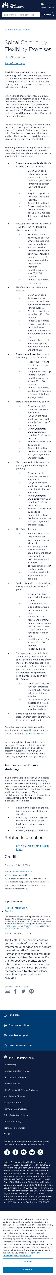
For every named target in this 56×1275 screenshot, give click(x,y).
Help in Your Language (15, 1077)
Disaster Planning (12, 1121)
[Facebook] (15, 1152)
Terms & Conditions (13, 1102)
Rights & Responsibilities (16, 1109)
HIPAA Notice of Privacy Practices (21, 1090)
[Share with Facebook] (15, 991)
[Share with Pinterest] (31, 991)
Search (47, 14)
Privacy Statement (22, 1255)
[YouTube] (23, 1152)
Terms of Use (10, 926)
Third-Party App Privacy (16, 1115)
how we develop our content (27, 927)
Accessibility (10, 1065)
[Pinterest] (31, 1152)
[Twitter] (6, 1152)
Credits (9, 911)
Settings (28, 1261)
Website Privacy (12, 1083)
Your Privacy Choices (14, 1096)
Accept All (28, 1270)
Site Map (8, 1134)
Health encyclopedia (17, 29)
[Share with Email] (7, 991)
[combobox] (21, 14)
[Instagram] (40, 1152)
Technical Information (14, 1128)
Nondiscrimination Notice (16, 1071)
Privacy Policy (30, 926)
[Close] (52, 1215)
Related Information (16, 907)
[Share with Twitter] (23, 991)
